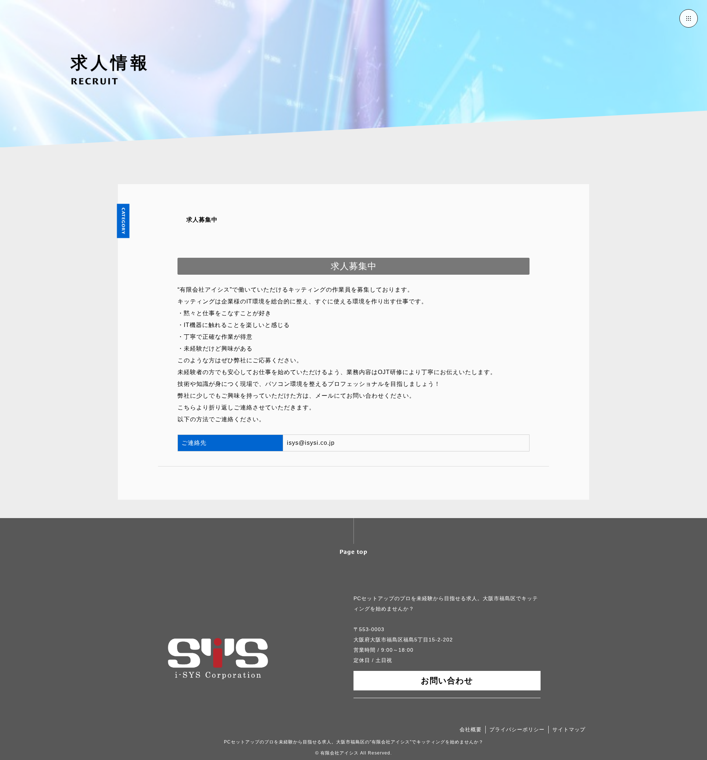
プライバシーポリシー (517, 729)
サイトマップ (568, 729)
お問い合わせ (447, 680)
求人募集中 (202, 220)
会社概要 (471, 729)
